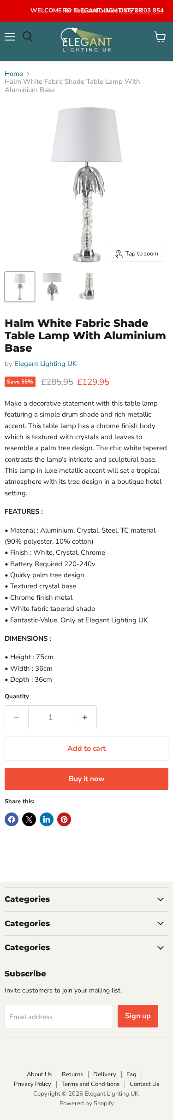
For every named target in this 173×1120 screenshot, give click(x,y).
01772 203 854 (141, 10)
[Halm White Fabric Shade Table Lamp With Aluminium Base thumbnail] (20, 287)
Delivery (104, 1074)
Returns (72, 1074)
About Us (39, 1074)
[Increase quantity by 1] (85, 717)
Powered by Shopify (87, 1103)
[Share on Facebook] (11, 819)
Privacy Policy (32, 1084)
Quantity (17, 696)
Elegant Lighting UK (45, 363)
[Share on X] (29, 819)
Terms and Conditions (90, 1084)
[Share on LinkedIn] (47, 819)
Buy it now (87, 779)
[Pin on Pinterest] (64, 819)
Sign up (138, 1016)
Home (14, 74)
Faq (131, 1074)
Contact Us (144, 1084)
